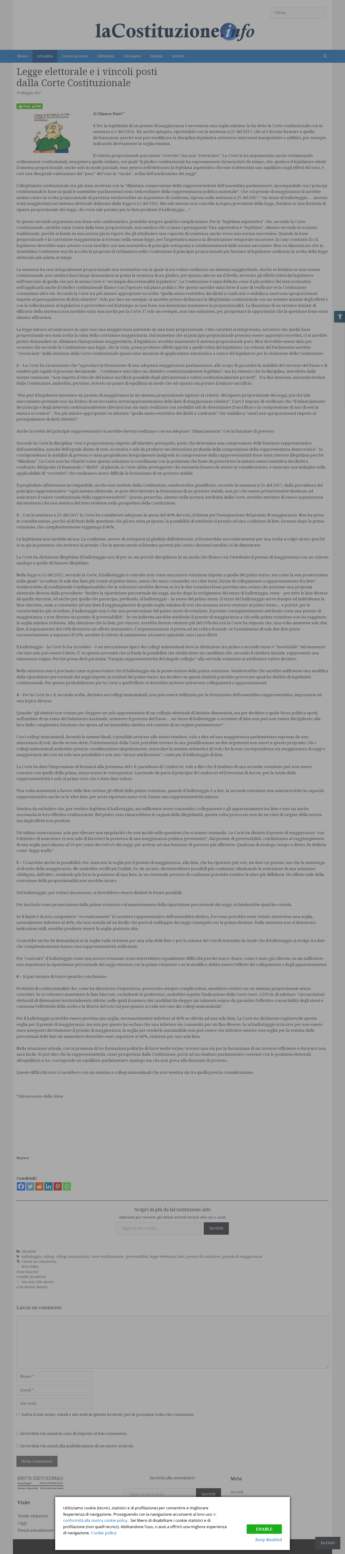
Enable (264, 1529)
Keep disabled (268, 1539)
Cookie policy (104, 1533)
